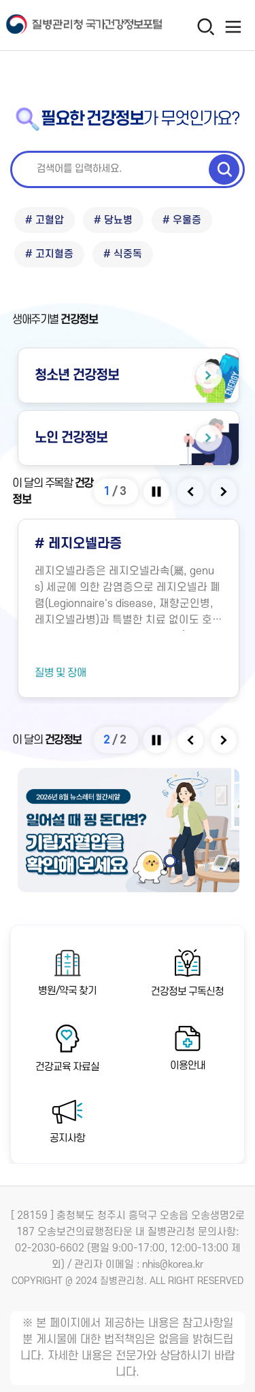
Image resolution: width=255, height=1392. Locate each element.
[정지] (157, 491)
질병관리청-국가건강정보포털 (64, 25)
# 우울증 (182, 220)
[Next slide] (224, 491)
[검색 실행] (224, 169)
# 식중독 (122, 254)
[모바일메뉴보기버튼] (233, 26)
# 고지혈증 (49, 254)
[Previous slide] (191, 491)
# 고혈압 (44, 220)
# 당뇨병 (113, 220)
